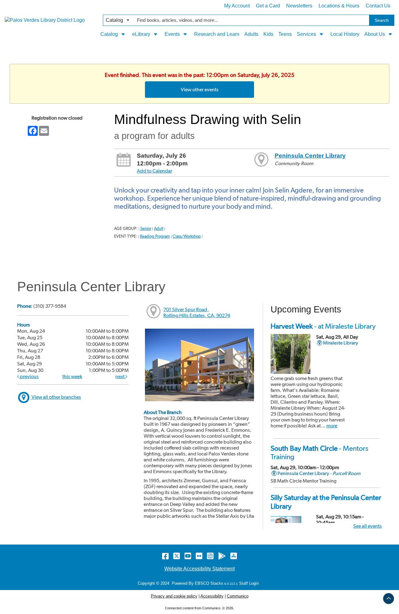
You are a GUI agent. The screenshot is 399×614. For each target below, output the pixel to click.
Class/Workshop (187, 236)
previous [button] (29, 376)
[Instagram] (210, 556)
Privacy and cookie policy (174, 596)
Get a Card (268, 5)
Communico (237, 596)
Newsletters (299, 5)
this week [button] (72, 376)
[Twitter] (176, 556)
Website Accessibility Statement (199, 568)
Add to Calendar (154, 171)
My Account (237, 5)
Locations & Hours (339, 5)
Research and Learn (216, 34)
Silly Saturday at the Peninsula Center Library (326, 502)
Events (173, 34)
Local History (344, 34)
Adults (251, 34)
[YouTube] (188, 556)
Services (307, 34)
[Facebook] (165, 556)
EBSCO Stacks (208, 583)
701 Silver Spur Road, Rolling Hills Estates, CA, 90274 (196, 312)
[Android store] (222, 556)
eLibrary (141, 34)
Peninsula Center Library (310, 155)
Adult (158, 228)
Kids (268, 34)
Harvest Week (323, 326)
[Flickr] (199, 556)
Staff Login (249, 583)
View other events (200, 90)
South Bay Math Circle (319, 452)
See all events (367, 526)
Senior (145, 228)
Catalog (109, 34)
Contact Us (378, 5)
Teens (285, 34)
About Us (375, 34)
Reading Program (155, 236)
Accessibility (212, 596)
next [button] (120, 376)
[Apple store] (233, 556)
